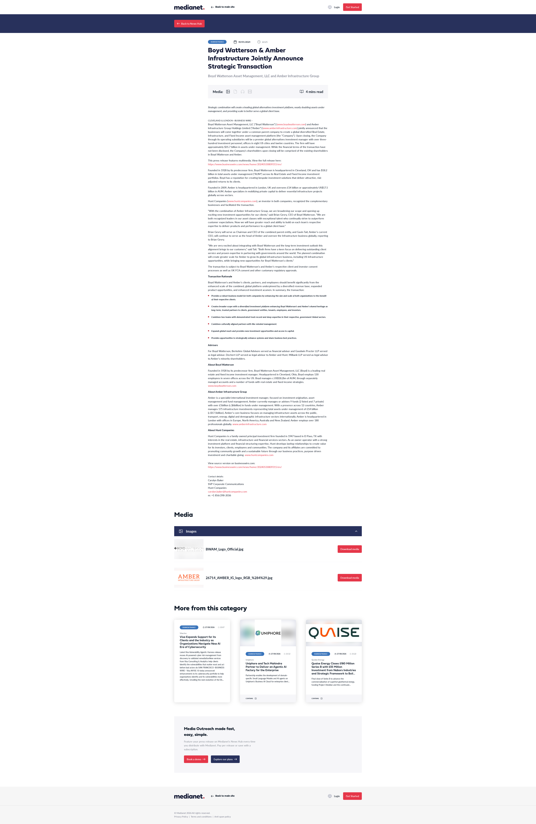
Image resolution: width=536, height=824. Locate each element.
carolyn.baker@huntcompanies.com (227, 491)
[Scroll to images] (228, 91)
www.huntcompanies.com (242, 201)
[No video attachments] (250, 91)
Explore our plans (223, 759)
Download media (349, 549)
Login (337, 7)
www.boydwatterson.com (291, 124)
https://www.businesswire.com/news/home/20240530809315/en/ (245, 164)
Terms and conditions (201, 816)
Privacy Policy (181, 816)
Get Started (352, 7)
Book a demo (194, 759)
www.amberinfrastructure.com (280, 128)
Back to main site (224, 7)
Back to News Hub (191, 23)
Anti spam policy (222, 816)
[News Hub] (189, 7)
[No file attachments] (235, 91)
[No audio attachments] (242, 91)
